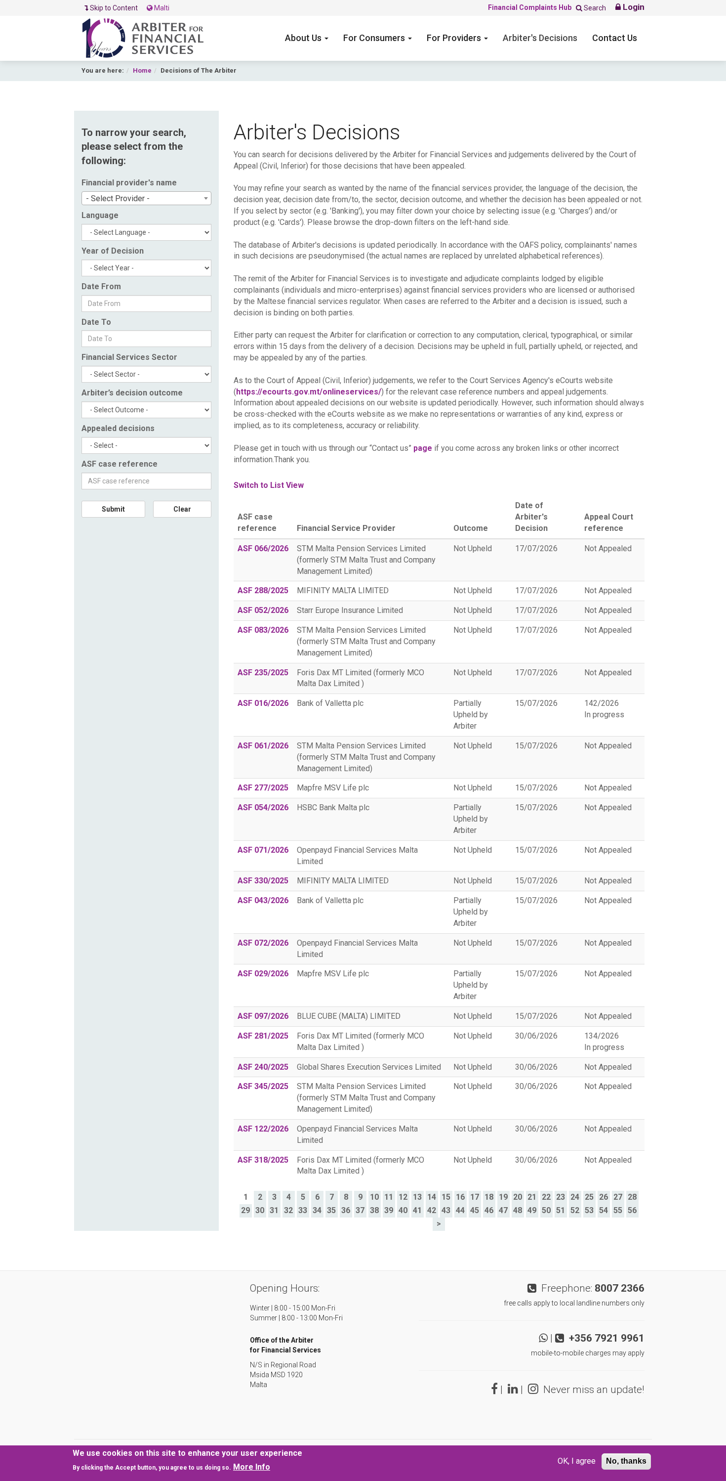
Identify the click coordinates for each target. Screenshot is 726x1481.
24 (574, 1197)
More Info (251, 1467)
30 (259, 1210)
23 (560, 1197)
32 (288, 1210)
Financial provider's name (129, 182)
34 (317, 1210)
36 (345, 1210)
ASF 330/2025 (263, 880)
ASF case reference (119, 464)
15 (446, 1197)
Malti (161, 8)
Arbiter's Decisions (540, 38)
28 (632, 1197)
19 (503, 1197)
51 (560, 1210)
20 (517, 1197)
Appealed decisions (118, 428)
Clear (182, 509)
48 (517, 1210)
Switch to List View (269, 485)
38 (374, 1210)
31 (274, 1210)
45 (474, 1210)
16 (460, 1197)
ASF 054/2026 (263, 807)
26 (603, 1197)
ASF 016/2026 (263, 703)
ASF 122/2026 (263, 1128)
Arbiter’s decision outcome (132, 392)
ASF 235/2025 (263, 672)
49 (531, 1210)
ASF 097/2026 (263, 1016)
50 (546, 1210)
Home (142, 70)
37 (360, 1210)
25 (589, 1197)
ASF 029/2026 (263, 973)
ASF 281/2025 (263, 1036)
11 (388, 1197)
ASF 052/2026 (263, 610)
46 (488, 1210)
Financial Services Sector (129, 357)
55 (617, 1210)
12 (403, 1197)
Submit (113, 509)
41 (417, 1210)
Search (594, 8)
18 (488, 1197)
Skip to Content (114, 8)
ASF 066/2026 (263, 548)
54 (603, 1210)
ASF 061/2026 (263, 745)
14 (431, 1197)
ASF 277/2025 (263, 787)
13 (417, 1197)
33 (302, 1210)
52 (574, 1210)
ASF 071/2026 (263, 850)
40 (403, 1210)
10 (374, 1197)
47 (503, 1210)
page (422, 448)
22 (546, 1197)
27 (617, 1197)
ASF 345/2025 (263, 1086)
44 (460, 1210)
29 (245, 1210)
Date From (101, 286)
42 (431, 1210)
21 (531, 1197)
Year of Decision (112, 251)
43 (446, 1210)
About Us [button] (304, 38)
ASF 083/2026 (263, 630)
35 (331, 1210)
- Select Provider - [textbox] (118, 198)
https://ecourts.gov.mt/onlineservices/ (308, 391)
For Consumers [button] (375, 38)
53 (589, 1210)
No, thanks (626, 1461)
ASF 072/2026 (263, 943)
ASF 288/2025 (263, 590)
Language (100, 215)
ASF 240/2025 (263, 1067)
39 (388, 1210)
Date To (96, 322)
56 (632, 1210)
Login (633, 7)
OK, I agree (577, 1461)
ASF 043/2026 (263, 900)
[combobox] (146, 198)
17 (474, 1197)
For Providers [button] (455, 38)
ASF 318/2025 (263, 1160)
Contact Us (614, 38)
